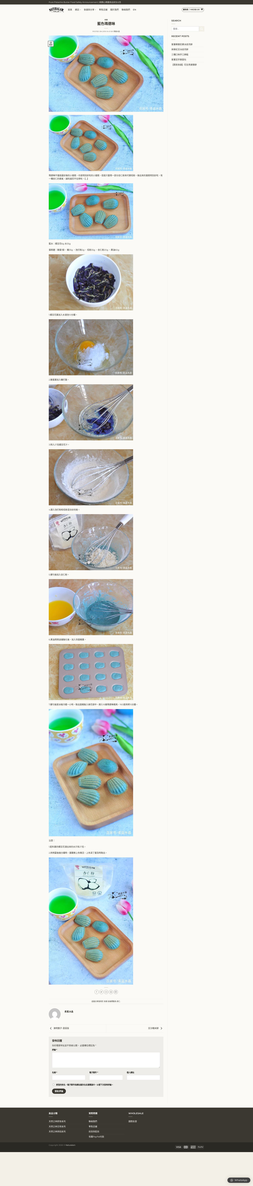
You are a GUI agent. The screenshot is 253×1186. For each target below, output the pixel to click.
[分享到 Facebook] (96, 992)
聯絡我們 (126, 9)
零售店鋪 (103, 9)
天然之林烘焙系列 (57, 1131)
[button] (238, 1180)
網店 (77, 9)
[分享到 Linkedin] (116, 992)
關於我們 (114, 9)
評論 (54, 1050)
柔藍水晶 (117, 31)
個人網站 (130, 1072)
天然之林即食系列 (57, 1121)
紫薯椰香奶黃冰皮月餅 (182, 44)
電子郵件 (93, 1072)
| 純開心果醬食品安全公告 (109, 2)
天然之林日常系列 (57, 1126)
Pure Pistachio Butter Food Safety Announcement (73, 2)
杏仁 (118, 1001)
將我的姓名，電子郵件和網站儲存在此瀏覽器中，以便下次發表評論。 (84, 1085)
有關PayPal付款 (96, 1136)
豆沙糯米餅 (153, 1028)
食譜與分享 (89, 9)
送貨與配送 (94, 1131)
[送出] (201, 28)
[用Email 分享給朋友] (106, 992)
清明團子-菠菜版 (61, 1028)
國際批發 (132, 1121)
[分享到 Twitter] (101, 992)
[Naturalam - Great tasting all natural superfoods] (56, 9)
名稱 (54, 1072)
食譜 (106, 20)
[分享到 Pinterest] (111, 992)
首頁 (70, 9)
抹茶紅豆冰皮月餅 (179, 49)
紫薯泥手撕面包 (178, 59)
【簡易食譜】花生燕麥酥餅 (184, 64)
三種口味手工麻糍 (179, 54)
